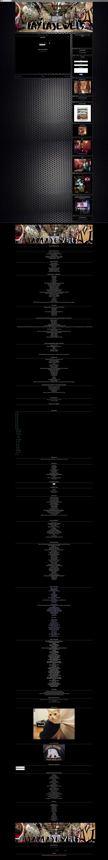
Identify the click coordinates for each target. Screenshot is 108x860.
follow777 (57, 850)
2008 (18, 454)
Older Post (66, 76)
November (20, 431)
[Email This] (40, 44)
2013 (18, 422)
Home (43, 76)
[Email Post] (49, 43)
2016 (18, 417)
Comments (19, 769)
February (19, 450)
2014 (18, 420)
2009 (18, 428)
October (19, 433)
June (19, 444)
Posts (18, 767)
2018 (18, 414)
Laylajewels (82, 99)
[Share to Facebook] (43, 44)
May (18, 445)
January (19, 452)
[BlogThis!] (41, 44)
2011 (18, 425)
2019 (18, 412)
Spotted (18, 437)
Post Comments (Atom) (45, 79)
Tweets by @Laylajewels (82, 219)
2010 (18, 427)
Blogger (65, 850)
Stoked (18, 436)
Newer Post (19, 76)
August (19, 441)
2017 (18, 416)
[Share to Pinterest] (44, 44)
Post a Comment (43, 51)
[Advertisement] (42, 63)
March (19, 449)
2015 (18, 419)
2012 (18, 423)
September (20, 439)
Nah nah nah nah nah (54, 847)
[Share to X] (42, 44)
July (18, 442)
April (18, 447)
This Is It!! (19, 434)
